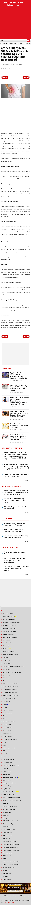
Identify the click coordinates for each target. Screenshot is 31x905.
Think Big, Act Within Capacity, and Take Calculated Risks (16, 475)
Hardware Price (7, 733)
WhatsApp (5, 876)
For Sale (5, 707)
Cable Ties (6, 678)
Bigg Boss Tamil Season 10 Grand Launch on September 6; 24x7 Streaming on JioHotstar (19, 375)
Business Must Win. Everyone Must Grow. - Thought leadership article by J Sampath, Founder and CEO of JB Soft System (16, 467)
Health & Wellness (7, 736)
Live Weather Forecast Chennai (11, 765)
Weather (5, 870)
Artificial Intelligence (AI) (9, 628)
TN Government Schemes (10, 859)
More (26, 480)
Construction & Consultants (10, 689)
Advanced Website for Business (11, 622)
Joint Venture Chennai (9, 748)
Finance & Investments (9, 698)
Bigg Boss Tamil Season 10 (10, 637)
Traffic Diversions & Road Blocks (11, 861)
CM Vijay (5, 657)
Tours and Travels (8, 853)
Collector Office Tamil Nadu (10, 692)
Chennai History (7, 669)
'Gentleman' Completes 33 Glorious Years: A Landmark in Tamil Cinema (16, 568)
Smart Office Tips (7, 835)
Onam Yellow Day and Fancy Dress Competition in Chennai (19, 425)
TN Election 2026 (7, 856)
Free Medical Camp (8, 710)
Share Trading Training (9, 829)
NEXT (25, 77)
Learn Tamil (6, 768)
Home (4, 611)
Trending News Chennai (9, 867)
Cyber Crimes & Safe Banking (11, 683)
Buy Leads (6, 648)
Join (4, 751)
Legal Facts (6, 756)
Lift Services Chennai (8, 759)
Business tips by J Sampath (10, 646)
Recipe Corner (7, 812)
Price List (5, 803)
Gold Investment (7, 716)
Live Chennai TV (7, 762)
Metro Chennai (7, 780)
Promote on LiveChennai (9, 791)
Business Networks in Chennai (11, 654)
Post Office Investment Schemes (11, 797)
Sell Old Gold (6, 826)
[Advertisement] (15, 22)
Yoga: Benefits (7, 879)
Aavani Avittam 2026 (8, 616)
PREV (5, 77)
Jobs (4, 745)
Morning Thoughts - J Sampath (11, 786)
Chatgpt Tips (6, 660)
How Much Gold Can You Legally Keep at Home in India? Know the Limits (15, 500)
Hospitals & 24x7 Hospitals (10, 739)
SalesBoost (6, 815)
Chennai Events (7, 663)
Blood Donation (7, 640)
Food (4, 704)
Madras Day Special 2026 (10, 777)
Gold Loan (5, 718)
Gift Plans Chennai (7, 713)
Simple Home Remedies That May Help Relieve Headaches (16, 537)
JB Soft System (9, 903)
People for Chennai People (10, 806)
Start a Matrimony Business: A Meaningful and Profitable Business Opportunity (18, 437)
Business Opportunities (9, 651)
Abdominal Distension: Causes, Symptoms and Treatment (14, 524)
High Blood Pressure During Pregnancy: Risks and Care (13, 530)
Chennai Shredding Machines (10, 686)
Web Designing (7, 873)
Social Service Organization (10, 823)
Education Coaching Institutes (10, 695)
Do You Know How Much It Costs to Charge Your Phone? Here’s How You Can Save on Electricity (16, 492)
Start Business (6, 838)
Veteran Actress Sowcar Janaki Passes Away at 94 (14, 553)
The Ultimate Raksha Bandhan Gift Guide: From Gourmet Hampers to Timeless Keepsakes (19, 414)
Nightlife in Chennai (8, 788)
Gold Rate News (7, 724)
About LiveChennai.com (9, 619)
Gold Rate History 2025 (9, 721)
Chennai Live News (8, 675)
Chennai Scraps (7, 681)
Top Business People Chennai (11, 844)
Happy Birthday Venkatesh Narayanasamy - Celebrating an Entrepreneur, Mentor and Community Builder (19, 401)
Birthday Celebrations (8, 634)
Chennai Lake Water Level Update (12, 672)
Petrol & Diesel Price (8, 794)
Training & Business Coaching (11, 864)
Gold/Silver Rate (7, 727)
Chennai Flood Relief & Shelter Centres (13, 666)
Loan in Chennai (7, 771)
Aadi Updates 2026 (8, 613)
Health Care (6, 742)
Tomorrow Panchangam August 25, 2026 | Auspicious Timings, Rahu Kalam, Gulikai (19, 387)
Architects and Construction (10, 625)
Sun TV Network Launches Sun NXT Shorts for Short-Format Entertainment (16, 560)
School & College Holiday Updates (12, 821)
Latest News (6, 753)
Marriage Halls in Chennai (9, 783)
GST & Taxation (7, 730)
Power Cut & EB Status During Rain (12, 800)
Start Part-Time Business (9, 841)
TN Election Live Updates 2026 (11, 850)
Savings (5, 818)
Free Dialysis (6, 701)
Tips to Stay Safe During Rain (10, 847)
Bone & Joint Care (8, 643)
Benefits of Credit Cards (9, 631)
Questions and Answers (9, 809)
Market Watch (6, 774)
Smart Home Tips (7, 832)
